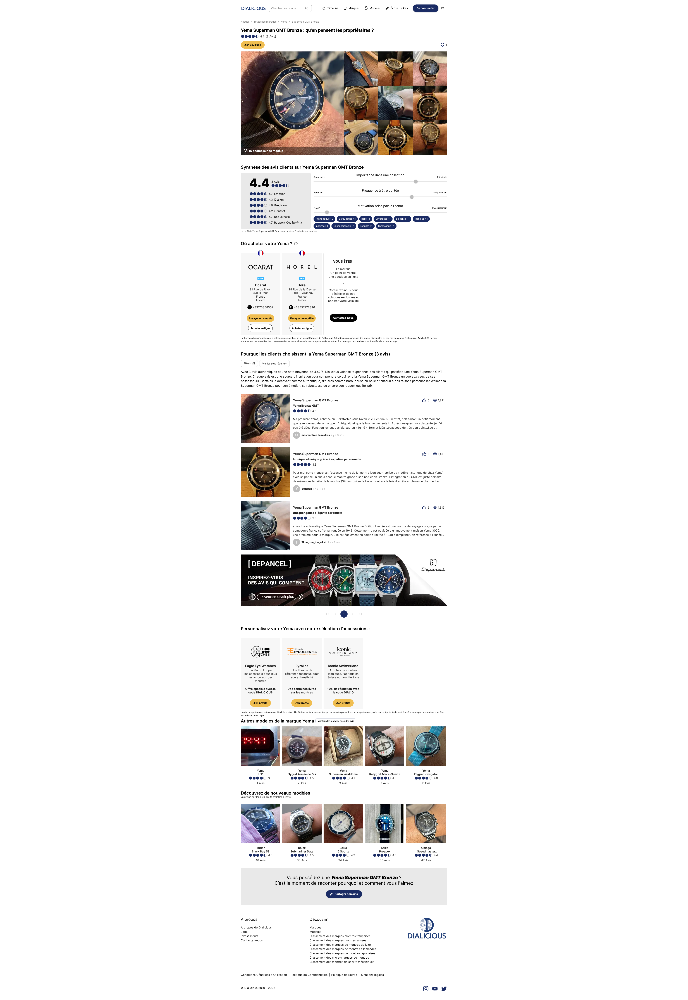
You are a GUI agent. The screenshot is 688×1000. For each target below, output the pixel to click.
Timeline (332, 8)
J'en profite (260, 702)
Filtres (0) (249, 363)
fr (442, 8)
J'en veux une (252, 44)
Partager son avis (346, 894)
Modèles (375, 8)
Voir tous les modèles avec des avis (336, 721)
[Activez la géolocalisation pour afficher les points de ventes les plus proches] (295, 243)
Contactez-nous (343, 317)
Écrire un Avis (399, 8)
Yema (284, 21)
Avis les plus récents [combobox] (273, 363)
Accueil (245, 21)
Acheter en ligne (260, 328)
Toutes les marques (265, 21)
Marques (354, 8)
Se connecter (425, 8)
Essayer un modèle (260, 318)
